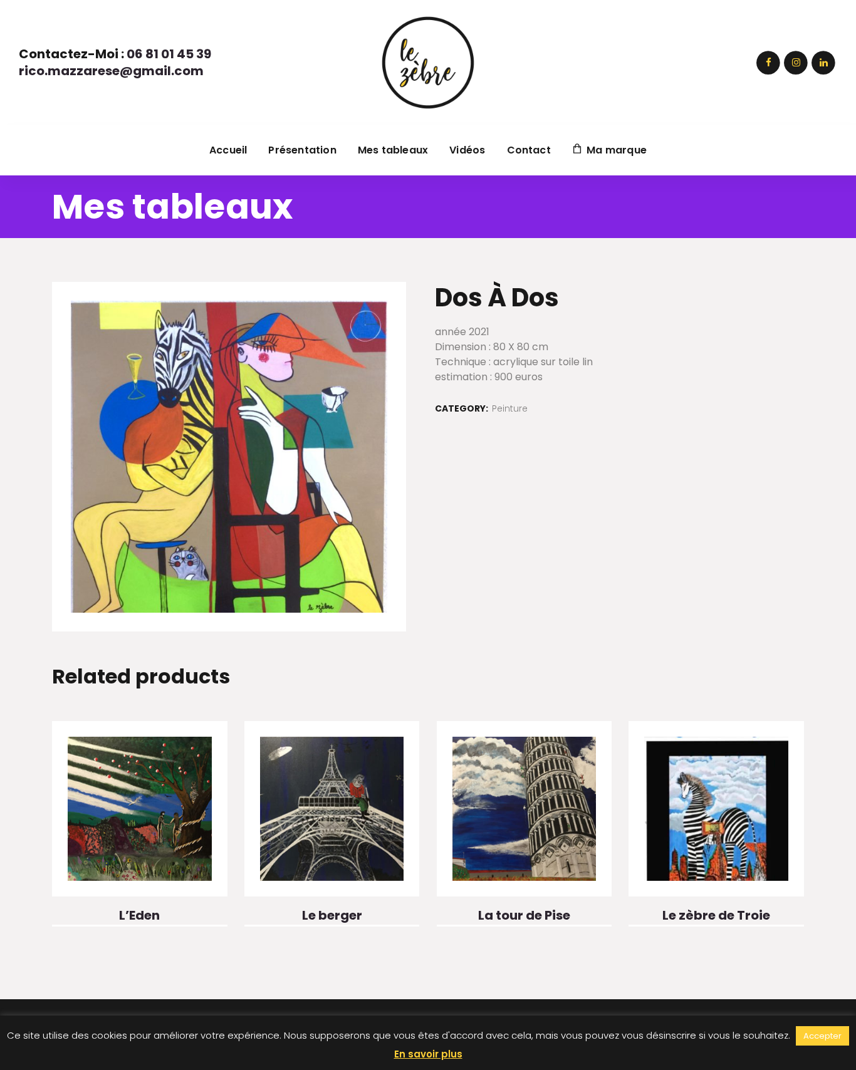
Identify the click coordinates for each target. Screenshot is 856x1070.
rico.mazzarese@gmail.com (111, 71)
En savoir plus (428, 1054)
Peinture (510, 408)
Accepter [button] (822, 1036)
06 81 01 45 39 (169, 54)
